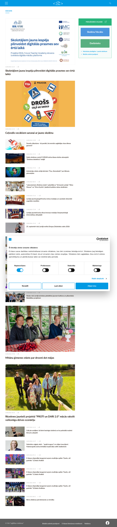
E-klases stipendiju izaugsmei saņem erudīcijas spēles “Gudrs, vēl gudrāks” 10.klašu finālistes (48, 487)
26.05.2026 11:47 (31, 441)
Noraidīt (25, 286)
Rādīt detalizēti (98, 279)
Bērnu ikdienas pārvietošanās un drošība (40, 500)
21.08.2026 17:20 (31, 209)
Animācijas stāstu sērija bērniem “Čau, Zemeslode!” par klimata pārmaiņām (47, 172)
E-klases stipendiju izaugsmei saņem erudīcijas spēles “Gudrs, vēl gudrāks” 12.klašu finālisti (48, 459)
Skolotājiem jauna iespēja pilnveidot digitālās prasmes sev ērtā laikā (40, 73)
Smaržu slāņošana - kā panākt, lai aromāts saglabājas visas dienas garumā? (48, 145)
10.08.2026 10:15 (10, 412)
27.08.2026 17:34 (31, 168)
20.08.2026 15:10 (31, 223)
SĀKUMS (8, 11)
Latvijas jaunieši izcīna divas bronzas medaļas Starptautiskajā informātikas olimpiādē (47, 214)
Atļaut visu (92, 286)
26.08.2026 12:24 (10, 66)
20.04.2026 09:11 (31, 455)
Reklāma (87, 523)
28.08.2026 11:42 (10, 129)
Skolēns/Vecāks (95, 32)
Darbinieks (95, 43)
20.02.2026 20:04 (31, 482)
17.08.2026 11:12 (31, 292)
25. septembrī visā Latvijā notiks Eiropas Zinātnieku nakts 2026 (48, 226)
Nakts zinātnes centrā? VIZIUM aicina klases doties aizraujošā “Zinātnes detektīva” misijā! (47, 158)
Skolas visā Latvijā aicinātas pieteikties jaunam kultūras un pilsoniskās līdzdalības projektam (50, 297)
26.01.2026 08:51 (31, 496)
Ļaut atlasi (58, 286)
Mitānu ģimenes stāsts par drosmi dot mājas (29, 358)
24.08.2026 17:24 (31, 195)
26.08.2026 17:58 (10, 354)
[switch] (45, 270)
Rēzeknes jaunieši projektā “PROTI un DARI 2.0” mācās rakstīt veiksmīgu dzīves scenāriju (40, 418)
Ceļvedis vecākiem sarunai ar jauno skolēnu (29, 133)
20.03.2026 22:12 (31, 469)
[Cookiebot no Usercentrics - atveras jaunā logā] (98, 239)
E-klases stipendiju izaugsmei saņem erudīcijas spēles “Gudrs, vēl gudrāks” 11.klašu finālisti (48, 473)
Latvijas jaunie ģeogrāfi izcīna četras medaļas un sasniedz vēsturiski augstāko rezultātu (49, 200)
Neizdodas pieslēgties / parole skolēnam (95, 51)
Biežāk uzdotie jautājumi (90, 54)
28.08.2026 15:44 (31, 154)
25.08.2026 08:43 (31, 181)
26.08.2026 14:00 (31, 140)
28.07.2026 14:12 (31, 427)
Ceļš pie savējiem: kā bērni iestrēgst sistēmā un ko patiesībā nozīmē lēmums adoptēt (49, 432)
